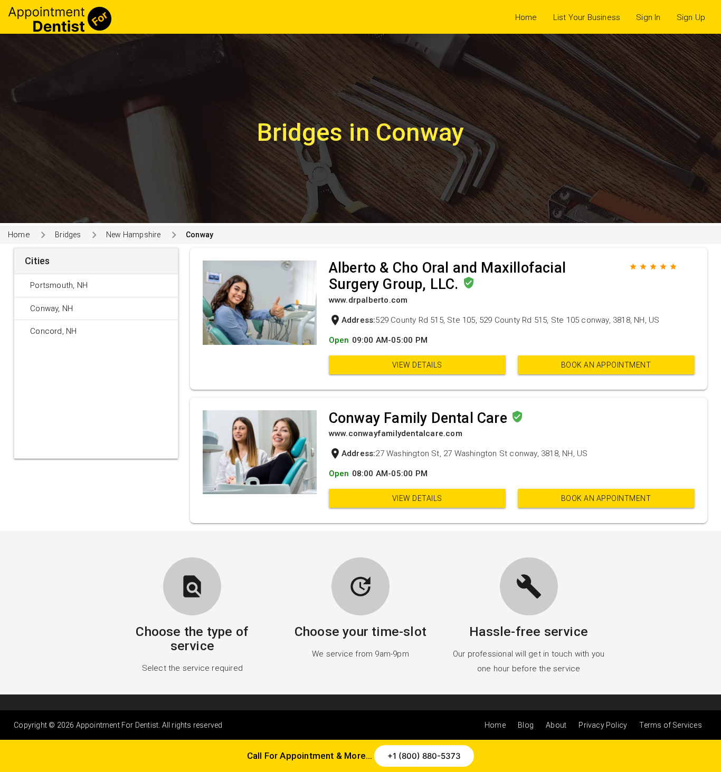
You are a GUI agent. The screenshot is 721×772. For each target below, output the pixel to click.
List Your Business (587, 17)
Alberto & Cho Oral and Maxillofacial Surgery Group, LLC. (447, 276)
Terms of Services (670, 725)
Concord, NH (53, 331)
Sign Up (691, 17)
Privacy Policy (602, 725)
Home (526, 17)
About (556, 725)
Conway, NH (51, 308)
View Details (417, 365)
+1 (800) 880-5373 (424, 756)
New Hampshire (133, 234)
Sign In (648, 17)
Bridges (68, 234)
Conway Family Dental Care (420, 418)
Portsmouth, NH (59, 285)
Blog (526, 725)
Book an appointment (606, 365)
